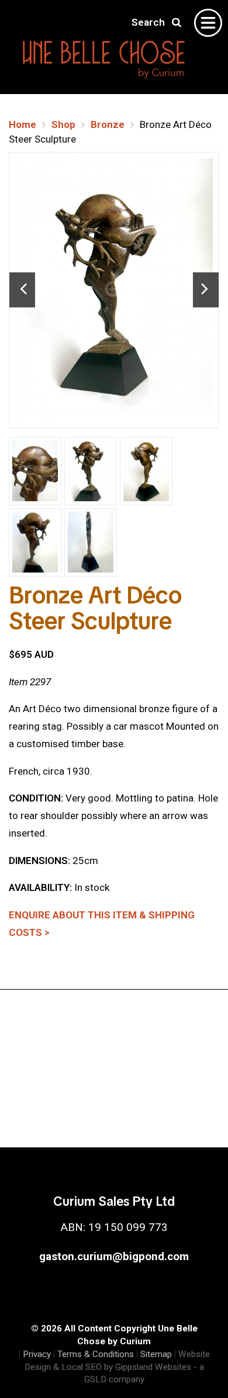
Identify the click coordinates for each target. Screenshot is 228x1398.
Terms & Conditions (95, 1354)
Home (22, 124)
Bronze (108, 124)
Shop (63, 124)
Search (152, 22)
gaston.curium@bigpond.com (114, 1256)
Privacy (37, 1354)
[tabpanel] (114, 290)
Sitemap (156, 1354)
